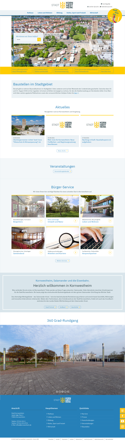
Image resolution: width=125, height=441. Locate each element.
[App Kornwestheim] (122, 410)
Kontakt (58, 439)
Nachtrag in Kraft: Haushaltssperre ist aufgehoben (96, 141)
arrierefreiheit (109, 439)
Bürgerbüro (18, 221)
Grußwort (63, 307)
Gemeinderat (18, 253)
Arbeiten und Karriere (57, 253)
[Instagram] (122, 426)
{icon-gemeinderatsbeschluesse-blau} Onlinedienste (86, 70)
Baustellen (85, 427)
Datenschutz (79, 439)
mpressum (64, 439)
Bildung (59, 13)
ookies (71, 439)
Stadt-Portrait (49, 307)
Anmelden (50, 439)
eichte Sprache (88, 439)
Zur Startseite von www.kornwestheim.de (62, 5)
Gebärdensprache (106, 6)
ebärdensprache (98, 439)
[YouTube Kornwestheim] (122, 421)
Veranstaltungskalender (62, 171)
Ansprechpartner (89, 253)
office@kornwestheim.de (23, 425)
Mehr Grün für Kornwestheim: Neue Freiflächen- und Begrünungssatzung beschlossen (62, 142)
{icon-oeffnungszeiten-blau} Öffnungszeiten (20, 70)
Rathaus (30, 13)
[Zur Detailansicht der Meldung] (27, 125)
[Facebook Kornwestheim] (122, 415)
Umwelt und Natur (55, 221)
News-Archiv (62, 151)
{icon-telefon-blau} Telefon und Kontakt (41, 70)
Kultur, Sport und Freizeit (76, 13)
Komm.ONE (36, 439)
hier (75, 93)
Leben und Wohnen (45, 13)
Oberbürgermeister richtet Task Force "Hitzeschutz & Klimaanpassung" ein (27, 141)
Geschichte (74, 307)
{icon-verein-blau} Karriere (106, 70)
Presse (84, 417)
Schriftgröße (106, 4)
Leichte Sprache (94, 6)
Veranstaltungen (87, 423)
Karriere (85, 414)
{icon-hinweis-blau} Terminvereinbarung (61, 70)
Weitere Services (62, 261)
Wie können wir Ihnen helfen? (27, 36)
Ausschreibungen (88, 420)
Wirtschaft (94, 13)
